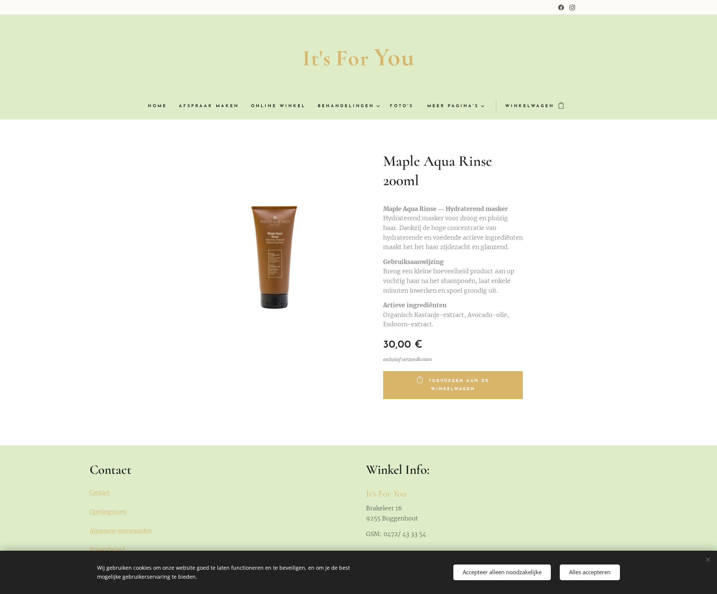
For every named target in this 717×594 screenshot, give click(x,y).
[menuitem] (160, 106)
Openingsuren (108, 512)
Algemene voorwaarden (121, 531)
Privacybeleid (107, 549)
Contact (100, 492)
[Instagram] (572, 7)
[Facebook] (561, 7)
